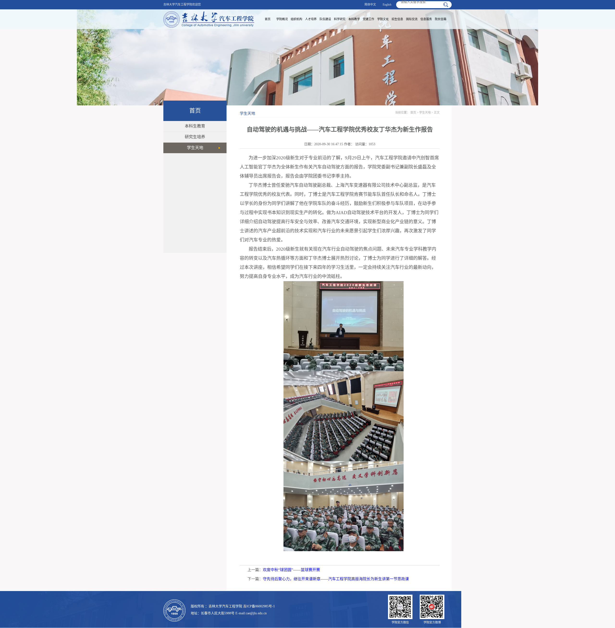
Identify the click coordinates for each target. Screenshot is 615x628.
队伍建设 (325, 19)
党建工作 (368, 19)
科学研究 (339, 19)
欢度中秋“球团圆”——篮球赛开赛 (291, 570)
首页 (268, 19)
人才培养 (311, 19)
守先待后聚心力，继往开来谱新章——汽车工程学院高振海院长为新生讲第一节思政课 (336, 579)
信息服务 (426, 19)
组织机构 (296, 19)
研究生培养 (195, 137)
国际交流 (412, 19)
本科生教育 (195, 126)
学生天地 (195, 147)
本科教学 (354, 19)
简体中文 (370, 4)
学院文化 (383, 19)
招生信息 (397, 19)
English (387, 4)
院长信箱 (440, 19)
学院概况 (282, 19)
